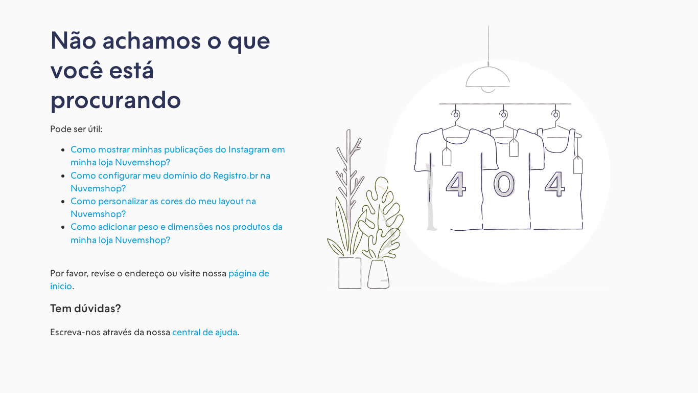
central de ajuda (204, 331)
